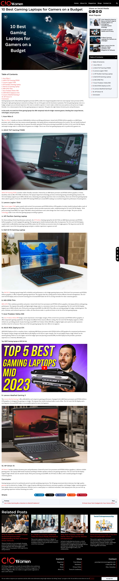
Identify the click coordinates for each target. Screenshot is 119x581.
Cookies (92, 578)
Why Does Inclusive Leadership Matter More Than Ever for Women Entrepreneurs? (74, 537)
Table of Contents (98, 62)
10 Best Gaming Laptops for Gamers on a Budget (108, 39)
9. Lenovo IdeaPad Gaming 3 (11, 95)
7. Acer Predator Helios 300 (10, 90)
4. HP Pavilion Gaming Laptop (11, 84)
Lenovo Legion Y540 (10, 206)
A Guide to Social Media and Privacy (107, 30)
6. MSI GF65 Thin (7, 88)
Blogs (100, 3)
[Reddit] (97, 11)
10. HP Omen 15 (7, 97)
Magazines (92, 3)
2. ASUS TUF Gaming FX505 (11, 80)
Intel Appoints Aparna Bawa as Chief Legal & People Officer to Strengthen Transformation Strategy (108, 23)
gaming (4, 485)
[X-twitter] (93, 11)
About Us (83, 3)
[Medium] (100, 11)
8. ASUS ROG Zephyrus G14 (10, 93)
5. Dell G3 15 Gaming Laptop (10, 86)
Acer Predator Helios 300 (11, 318)
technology (5, 212)
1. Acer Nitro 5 (6, 78)
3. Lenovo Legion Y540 (9, 82)
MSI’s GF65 (5, 304)
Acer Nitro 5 (7, 120)
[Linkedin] (90, 11)
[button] (117, 3)
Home (76, 3)
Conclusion (5, 99)
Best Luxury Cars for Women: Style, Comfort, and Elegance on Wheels (108, 48)
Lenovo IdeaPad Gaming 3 (11, 399)
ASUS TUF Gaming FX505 (9, 192)
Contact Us (107, 3)
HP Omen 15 (5, 469)
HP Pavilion (37, 220)
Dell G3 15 (7, 292)
